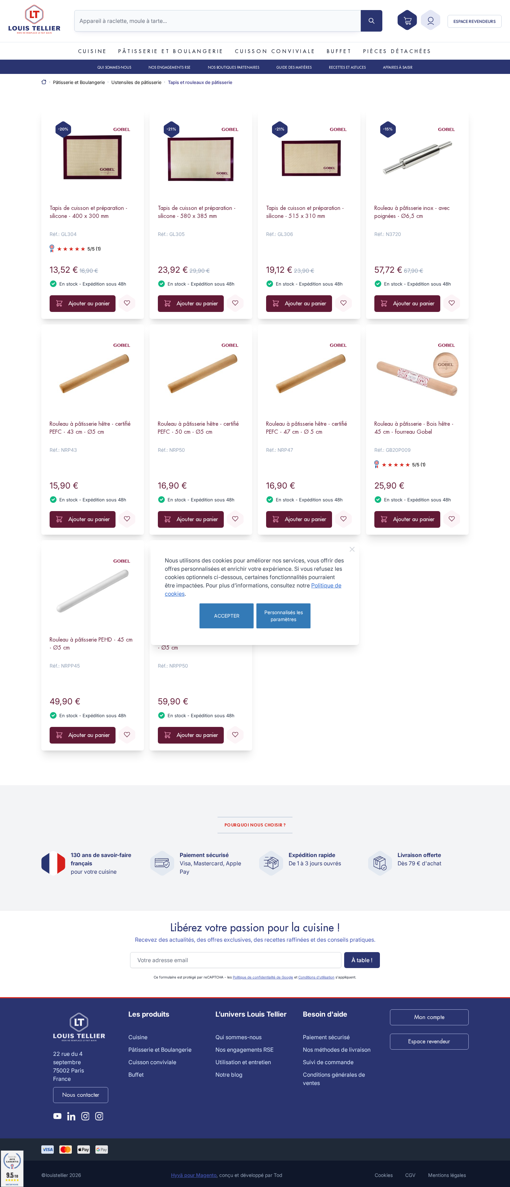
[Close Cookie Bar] (352, 549)
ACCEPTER (226, 616)
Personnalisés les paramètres (283, 615)
